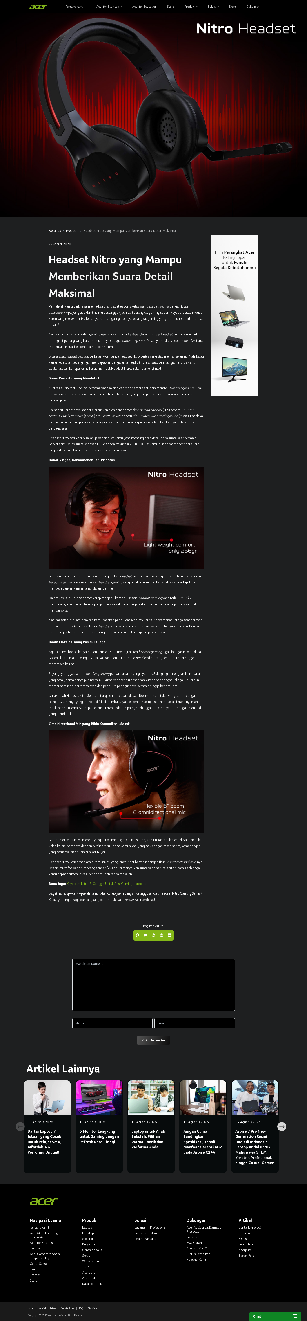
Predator (72, 230)
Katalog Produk (93, 1284)
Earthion (36, 1248)
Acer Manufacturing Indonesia (44, 1235)
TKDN (86, 1267)
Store (34, 1280)
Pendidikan (246, 1244)
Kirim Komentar (153, 1040)
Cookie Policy (67, 1308)
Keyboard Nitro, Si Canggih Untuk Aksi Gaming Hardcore (107, 884)
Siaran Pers (246, 1255)
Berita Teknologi (250, 1227)
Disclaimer (92, 1308)
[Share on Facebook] (137, 935)
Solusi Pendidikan (146, 1233)
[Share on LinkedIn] (169, 935)
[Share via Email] (153, 935)
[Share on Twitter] (145, 935)
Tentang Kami (39, 1227)
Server (86, 1255)
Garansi (192, 1237)
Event (34, 1269)
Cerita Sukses (39, 1264)
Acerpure (88, 1272)
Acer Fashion (91, 1278)
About (31, 1308)
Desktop (88, 1233)
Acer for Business (42, 1243)
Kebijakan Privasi (48, 1308)
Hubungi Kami (196, 1260)
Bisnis (243, 1239)
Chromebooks (92, 1250)
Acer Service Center (200, 1248)
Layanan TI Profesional (150, 1227)
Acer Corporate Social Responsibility (45, 1256)
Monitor (87, 1239)
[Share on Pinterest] (161, 935)
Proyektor (89, 1244)
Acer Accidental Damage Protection (204, 1229)
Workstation (90, 1261)
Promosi (35, 1275)
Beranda (55, 230)
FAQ (81, 1308)
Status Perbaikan (198, 1254)
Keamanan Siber (146, 1239)
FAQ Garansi (195, 1243)
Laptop (87, 1227)
